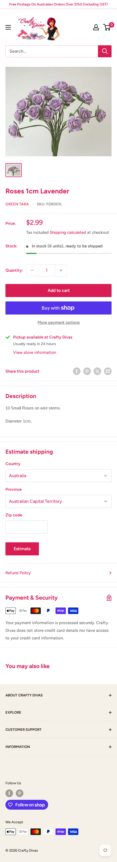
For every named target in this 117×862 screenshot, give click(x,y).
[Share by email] (108, 371)
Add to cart (59, 290)
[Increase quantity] (61, 270)
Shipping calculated (68, 232)
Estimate (22, 548)
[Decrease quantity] (32, 270)
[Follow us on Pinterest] (19, 793)
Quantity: (14, 270)
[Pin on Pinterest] (87, 371)
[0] (107, 27)
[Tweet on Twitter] (97, 371)
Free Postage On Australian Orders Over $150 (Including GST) (58, 4)
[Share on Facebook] (77, 371)
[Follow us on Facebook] (9, 793)
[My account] (96, 27)
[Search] (105, 51)
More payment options (59, 322)
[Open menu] (8, 27)
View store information (34, 352)
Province (13, 489)
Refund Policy (18, 572)
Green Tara (17, 204)
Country (12, 463)
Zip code (13, 515)
